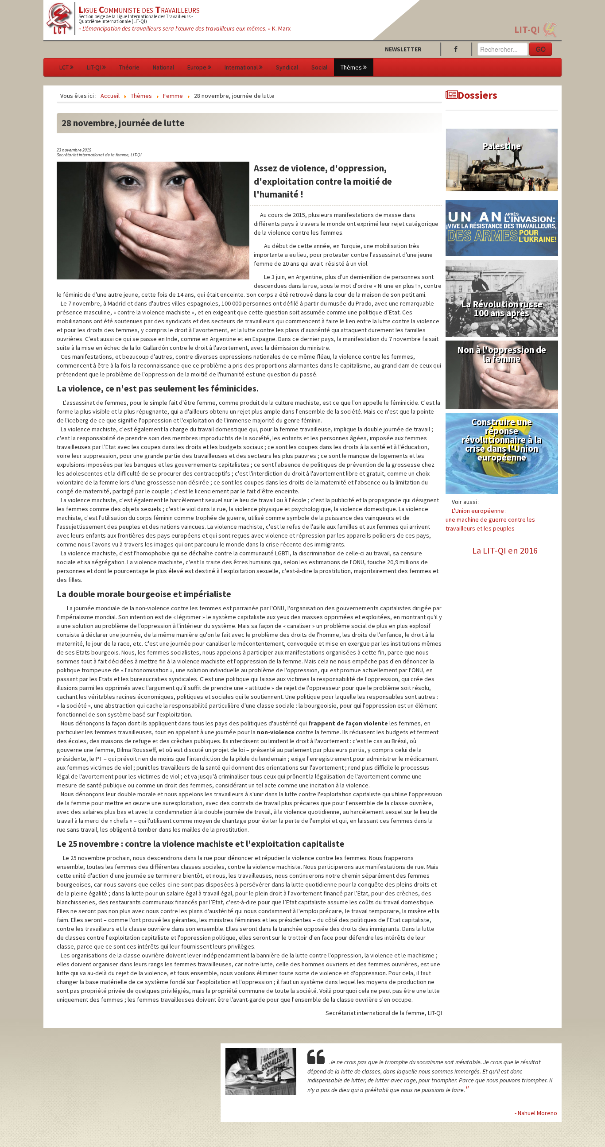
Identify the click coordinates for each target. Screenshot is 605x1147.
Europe (196, 67)
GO (541, 49)
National (163, 67)
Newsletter (403, 49)
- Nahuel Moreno (536, 1113)
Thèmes (351, 67)
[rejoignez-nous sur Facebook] (457, 49)
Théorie (129, 67)
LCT (64, 67)
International (241, 67)
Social (319, 67)
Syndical (287, 67)
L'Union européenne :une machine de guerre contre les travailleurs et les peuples (490, 519)
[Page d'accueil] (59, 18)
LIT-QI (527, 29)
